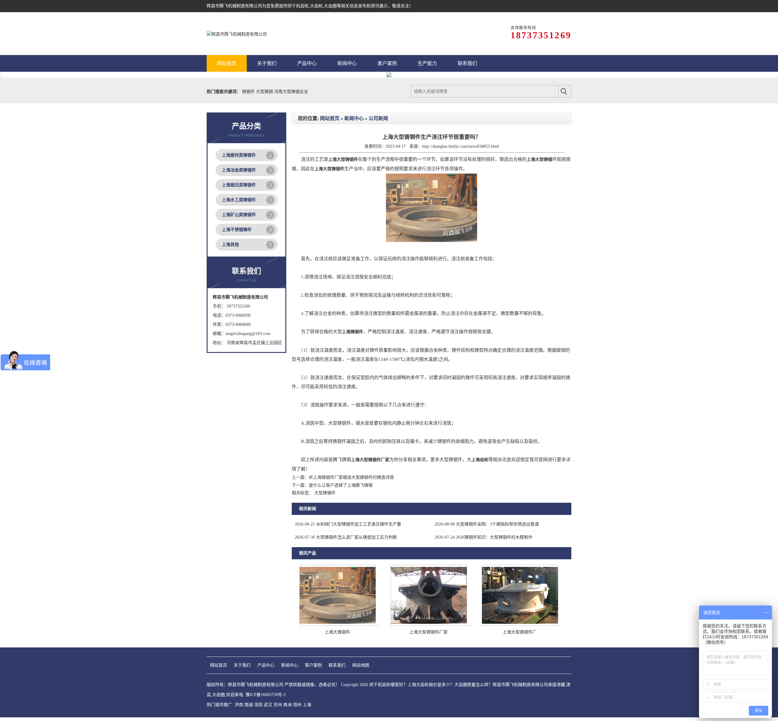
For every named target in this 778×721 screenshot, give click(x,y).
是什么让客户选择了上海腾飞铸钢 (341, 485)
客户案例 (313, 665)
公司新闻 (378, 118)
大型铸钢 (265, 91)
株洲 (287, 704)
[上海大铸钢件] (337, 624)
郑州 (297, 704)
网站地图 (360, 665)
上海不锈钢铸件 (237, 229)
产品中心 (265, 665)
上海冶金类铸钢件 (239, 170)
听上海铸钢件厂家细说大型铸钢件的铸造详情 (351, 477)
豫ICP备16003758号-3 (266, 694)
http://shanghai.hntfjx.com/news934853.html (460, 146)
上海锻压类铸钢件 (239, 185)
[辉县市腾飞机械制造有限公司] (237, 33)
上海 (307, 704)
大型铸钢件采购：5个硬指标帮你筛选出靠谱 (487, 524)
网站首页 (329, 118)
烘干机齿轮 (298, 6)
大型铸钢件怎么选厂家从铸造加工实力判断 (346, 537)
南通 (248, 704)
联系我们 (337, 665)
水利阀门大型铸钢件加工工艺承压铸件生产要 (348, 524)
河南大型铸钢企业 (291, 91)
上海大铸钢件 (337, 632)
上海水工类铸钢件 (239, 200)
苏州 (278, 704)
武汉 (268, 704)
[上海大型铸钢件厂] (520, 624)
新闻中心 (354, 118)
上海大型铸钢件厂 (520, 632)
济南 (239, 704)
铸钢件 (249, 91)
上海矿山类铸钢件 (239, 214)
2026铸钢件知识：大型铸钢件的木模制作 (483, 537)
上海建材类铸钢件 (239, 155)
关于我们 (242, 665)
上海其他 (230, 244)
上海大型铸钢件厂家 (428, 632)
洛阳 (258, 704)
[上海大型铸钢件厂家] (429, 624)
